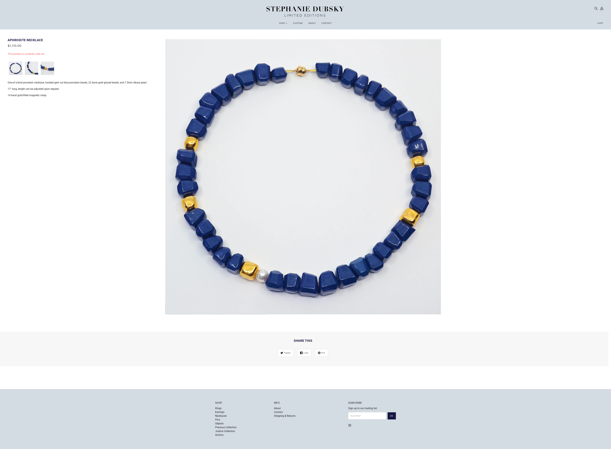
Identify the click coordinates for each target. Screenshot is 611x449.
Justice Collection (225, 431)
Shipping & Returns (284, 415)
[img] (596, 8)
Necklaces (221, 415)
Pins (217, 419)
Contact (278, 412)
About (277, 408)
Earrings (219, 412)
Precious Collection (226, 427)
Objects (219, 423)
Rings (218, 408)
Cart (600, 23)
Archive (219, 434)
